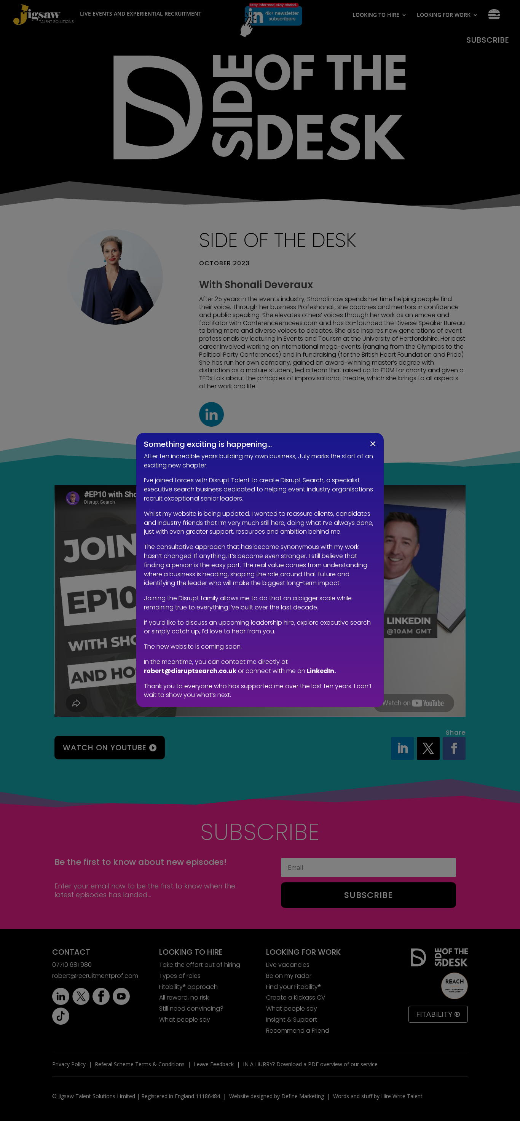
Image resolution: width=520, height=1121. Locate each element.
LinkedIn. (321, 671)
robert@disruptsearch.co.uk (190, 671)
